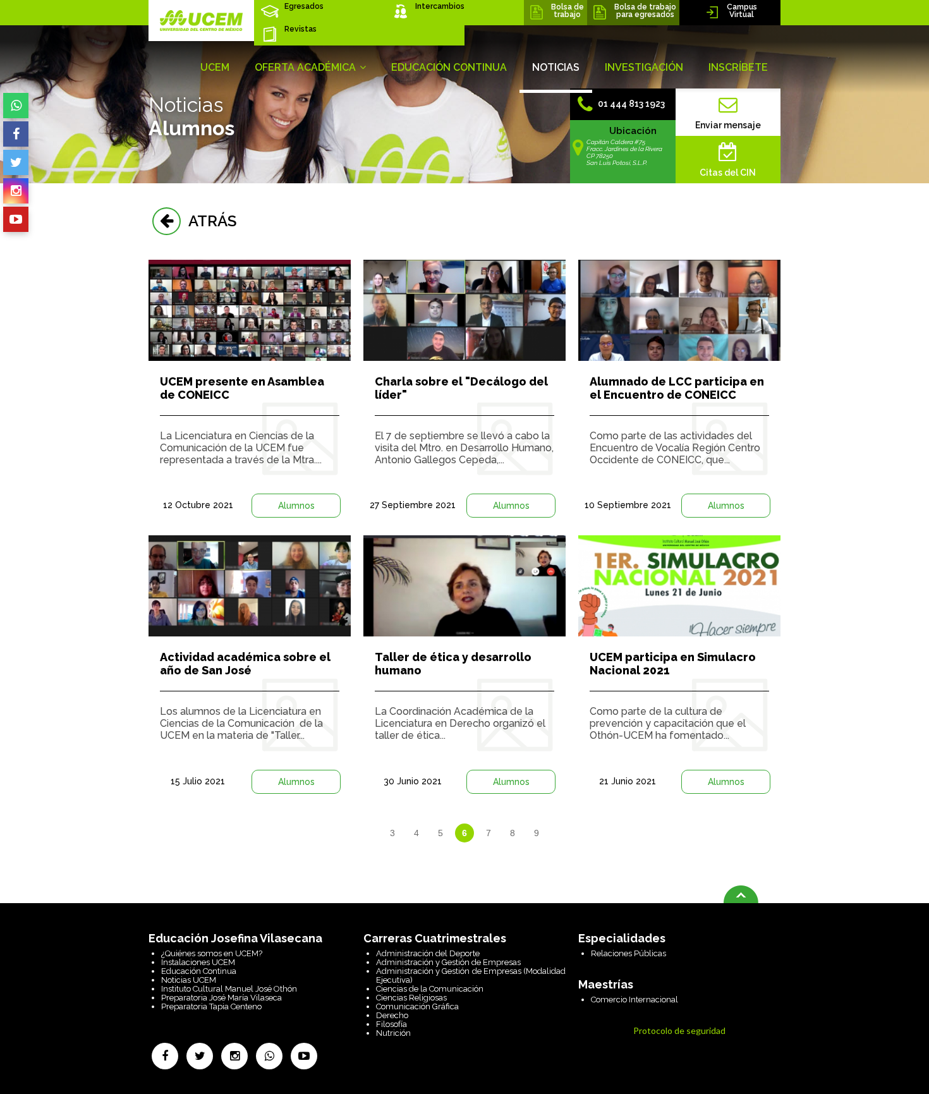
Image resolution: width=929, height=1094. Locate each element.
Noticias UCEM (188, 980)
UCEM (214, 67)
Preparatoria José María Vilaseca (221, 997)
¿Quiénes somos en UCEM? (211, 953)
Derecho (392, 1015)
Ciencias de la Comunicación (429, 989)
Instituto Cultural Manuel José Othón (229, 989)
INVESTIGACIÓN (644, 67)
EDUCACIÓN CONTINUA (449, 67)
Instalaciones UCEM (198, 962)
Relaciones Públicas (628, 953)
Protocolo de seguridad (679, 1030)
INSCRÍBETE (738, 67)
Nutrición (393, 1033)
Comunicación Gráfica (417, 1006)
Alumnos (296, 506)
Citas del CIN (728, 172)
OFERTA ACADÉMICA (306, 67)
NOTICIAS (556, 67)
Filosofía (391, 1024)
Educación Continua (198, 971)
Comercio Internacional (634, 999)
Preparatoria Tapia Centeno (211, 1006)
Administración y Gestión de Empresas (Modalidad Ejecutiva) (471, 975)
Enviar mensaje (728, 125)
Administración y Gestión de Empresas (448, 962)
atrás (208, 221)
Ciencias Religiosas (411, 997)
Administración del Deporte (428, 953)
